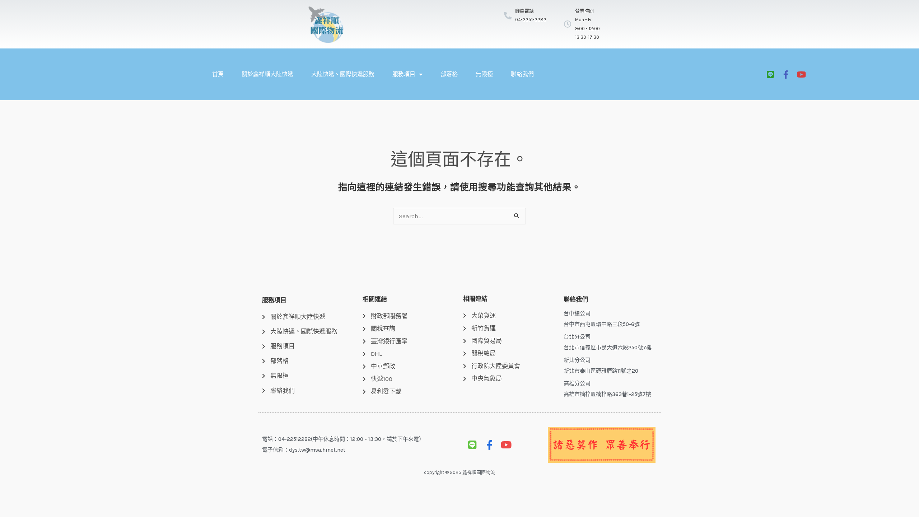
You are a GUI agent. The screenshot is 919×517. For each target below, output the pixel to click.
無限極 (484, 74)
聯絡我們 (522, 74)
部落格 (449, 74)
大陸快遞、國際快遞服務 (342, 74)
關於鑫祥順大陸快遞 (267, 74)
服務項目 (403, 74)
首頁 (218, 74)
